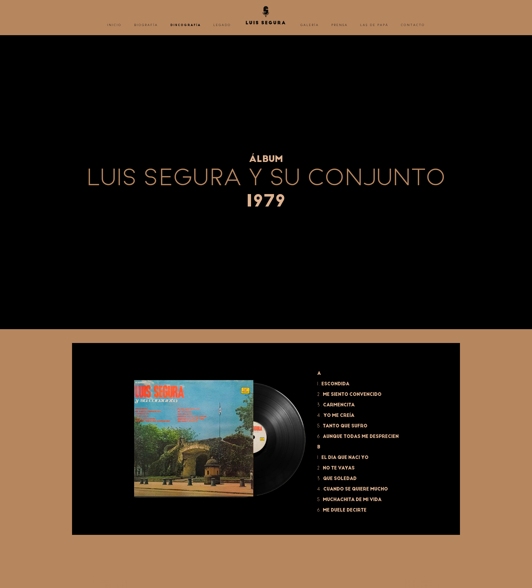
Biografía (146, 25)
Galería (309, 25)
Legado (222, 25)
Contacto (413, 25)
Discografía (185, 25)
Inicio (114, 25)
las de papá (374, 25)
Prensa (339, 25)
